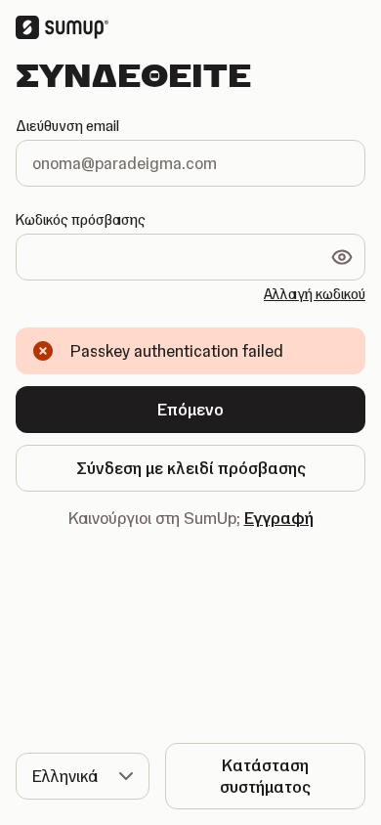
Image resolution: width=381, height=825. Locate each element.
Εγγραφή (279, 518)
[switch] (342, 257)
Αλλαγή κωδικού (314, 294)
